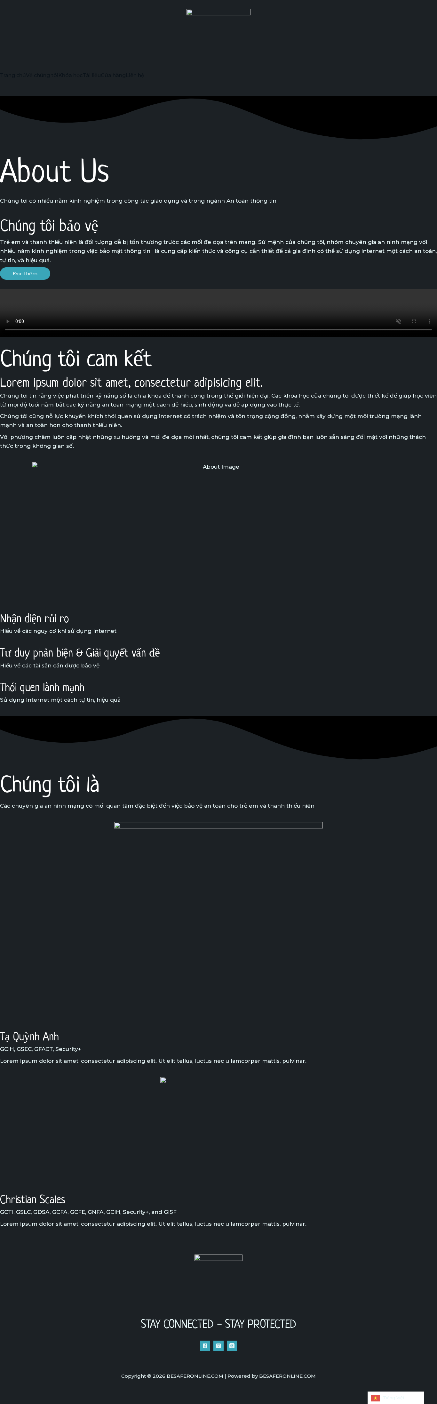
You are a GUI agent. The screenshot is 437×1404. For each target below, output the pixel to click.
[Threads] (232, 1346)
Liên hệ (135, 75)
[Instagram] (218, 1346)
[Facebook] (205, 1346)
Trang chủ (13, 75)
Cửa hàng (113, 75)
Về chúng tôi (42, 75)
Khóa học (70, 75)
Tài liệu (92, 75)
